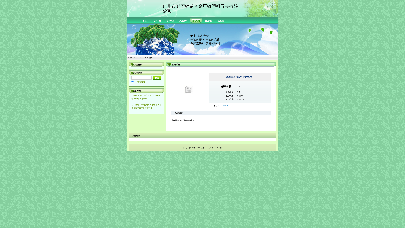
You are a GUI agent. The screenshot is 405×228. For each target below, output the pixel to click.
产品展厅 (183, 21)
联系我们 (221, 21)
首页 (145, 21)
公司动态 (170, 21)
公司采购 (218, 147)
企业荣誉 (209, 21)
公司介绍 (157, 21)
